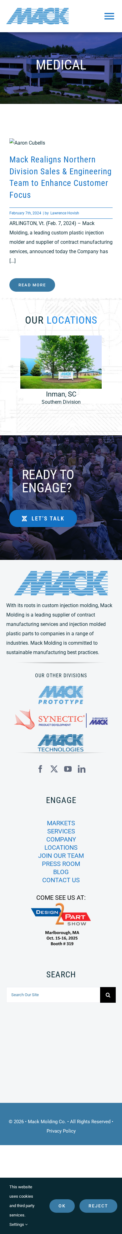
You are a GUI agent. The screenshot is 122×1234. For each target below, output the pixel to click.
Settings (17, 1224)
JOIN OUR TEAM (61, 855)
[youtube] (68, 769)
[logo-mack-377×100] (61, 573)
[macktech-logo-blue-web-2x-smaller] (61, 737)
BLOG (61, 872)
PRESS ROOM (61, 864)
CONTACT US (61, 880)
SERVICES (61, 831)
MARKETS (61, 823)
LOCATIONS (61, 847)
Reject (98, 1205)
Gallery (71, 143)
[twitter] (54, 769)
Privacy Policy (61, 1131)
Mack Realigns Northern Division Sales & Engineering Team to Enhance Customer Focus (51, 143)
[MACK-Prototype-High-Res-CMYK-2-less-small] (61, 688)
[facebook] (40, 769)
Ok (62, 1205)
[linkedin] (81, 769)
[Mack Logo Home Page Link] (42, 16)
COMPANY (61, 839)
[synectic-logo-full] (61, 711)
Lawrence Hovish (64, 213)
